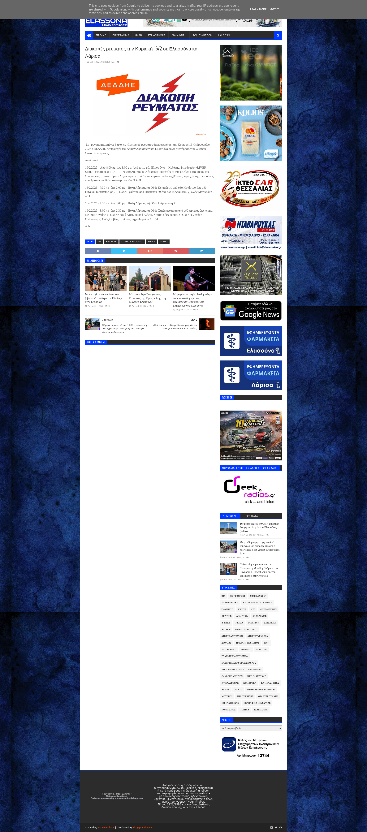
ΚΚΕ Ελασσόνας (256, 676)
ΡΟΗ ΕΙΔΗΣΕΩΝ (202, 35)
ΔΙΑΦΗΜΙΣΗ (178, 35)
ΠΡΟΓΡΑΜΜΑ (120, 35)
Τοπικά (164, 242)
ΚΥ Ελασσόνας (230, 683)
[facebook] (271, 827)
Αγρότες (226, 616)
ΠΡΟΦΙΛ (101, 35)
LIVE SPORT (224, 35)
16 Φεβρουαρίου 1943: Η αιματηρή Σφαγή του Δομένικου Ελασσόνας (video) (259, 527)
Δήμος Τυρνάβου (258, 636)
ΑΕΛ (253, 609)
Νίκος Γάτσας (245, 696)
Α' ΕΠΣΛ (242, 609)
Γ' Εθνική (253, 623)
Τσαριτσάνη (261, 710)
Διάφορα (226, 643)
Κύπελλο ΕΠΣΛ (270, 683)
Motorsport (237, 596)
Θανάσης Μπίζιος (232, 676)
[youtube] (280, 827)
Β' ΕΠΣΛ (226, 623)
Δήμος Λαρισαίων (232, 636)
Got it (274, 9)
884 (99, 242)
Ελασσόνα (261, 649)
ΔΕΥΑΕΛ (226, 629)
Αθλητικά (242, 616)
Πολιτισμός (228, 710)
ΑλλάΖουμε (259, 616)
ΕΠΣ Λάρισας (229, 649)
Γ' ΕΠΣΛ (239, 623)
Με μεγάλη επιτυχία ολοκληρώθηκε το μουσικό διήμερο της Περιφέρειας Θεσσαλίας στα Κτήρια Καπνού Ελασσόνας (192, 300)
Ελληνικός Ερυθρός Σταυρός (239, 663)
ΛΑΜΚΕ (226, 689)
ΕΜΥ (266, 643)
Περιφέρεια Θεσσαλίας (257, 703)
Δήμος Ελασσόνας (246, 629)
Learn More (258, 9)
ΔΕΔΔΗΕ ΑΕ (111, 242)
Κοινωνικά (249, 683)
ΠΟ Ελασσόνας (230, 703)
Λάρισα (151, 242)
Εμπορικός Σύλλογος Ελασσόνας (241, 669)
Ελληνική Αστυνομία (235, 656)
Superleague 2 (230, 602)
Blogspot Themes (142, 827)
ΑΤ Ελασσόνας (268, 609)
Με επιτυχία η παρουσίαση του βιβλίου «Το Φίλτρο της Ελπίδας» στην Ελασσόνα (103, 298)
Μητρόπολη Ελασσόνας (261, 689)
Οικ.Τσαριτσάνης (268, 696)
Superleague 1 (258, 596)
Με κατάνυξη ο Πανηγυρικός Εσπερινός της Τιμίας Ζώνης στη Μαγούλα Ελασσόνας (147, 298)
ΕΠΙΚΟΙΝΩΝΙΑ (156, 35)
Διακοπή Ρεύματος (132, 242)
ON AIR (138, 35)
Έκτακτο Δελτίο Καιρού (257, 602)
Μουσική (227, 696)
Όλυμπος (227, 609)
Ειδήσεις (246, 649)
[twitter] (276, 827)
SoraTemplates (106, 827)
